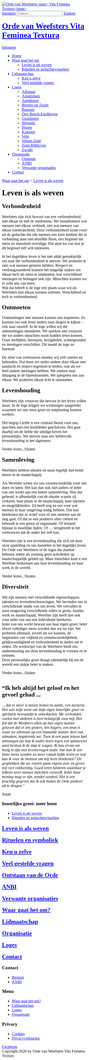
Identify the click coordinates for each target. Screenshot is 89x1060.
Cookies (18, 1034)
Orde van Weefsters (43, 30)
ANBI (17, 982)
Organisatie (21, 1014)
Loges (17, 1010)
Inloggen (9, 13)
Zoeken (69, 13)
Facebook (9, 1047)
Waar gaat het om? (26, 1001)
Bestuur (18, 977)
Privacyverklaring (26, 1038)
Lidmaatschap (23, 1005)
